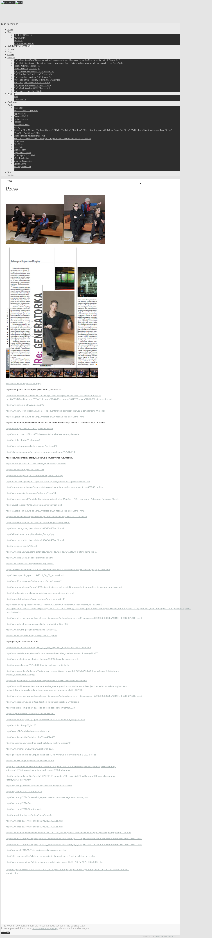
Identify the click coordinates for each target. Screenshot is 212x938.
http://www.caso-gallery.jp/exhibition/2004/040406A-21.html (35, 540)
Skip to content (9, 24)
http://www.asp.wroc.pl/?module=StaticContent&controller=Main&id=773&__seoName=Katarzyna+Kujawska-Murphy (62, 499)
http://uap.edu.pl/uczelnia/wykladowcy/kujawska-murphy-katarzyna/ (39, 785)
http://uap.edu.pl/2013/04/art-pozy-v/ (24, 791)
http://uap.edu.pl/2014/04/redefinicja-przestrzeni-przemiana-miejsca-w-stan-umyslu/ (47, 797)
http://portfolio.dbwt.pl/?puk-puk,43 (23, 440)
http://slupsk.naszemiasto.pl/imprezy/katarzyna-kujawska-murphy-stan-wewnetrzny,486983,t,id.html (54, 487)
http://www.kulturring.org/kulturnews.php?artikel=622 (31, 446)
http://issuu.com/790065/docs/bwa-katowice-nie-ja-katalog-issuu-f (38, 522)
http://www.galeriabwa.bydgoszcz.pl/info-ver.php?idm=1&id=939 (37, 624)
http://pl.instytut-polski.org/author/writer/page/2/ (29, 815)
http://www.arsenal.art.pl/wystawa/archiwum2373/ (30, 749)
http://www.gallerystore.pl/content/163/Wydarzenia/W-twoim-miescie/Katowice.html (46, 680)
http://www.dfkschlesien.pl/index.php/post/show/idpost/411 (34, 581)
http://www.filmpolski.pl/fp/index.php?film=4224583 (30, 737)
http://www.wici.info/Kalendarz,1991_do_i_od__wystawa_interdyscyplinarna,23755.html (48, 647)
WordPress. (171, 936)
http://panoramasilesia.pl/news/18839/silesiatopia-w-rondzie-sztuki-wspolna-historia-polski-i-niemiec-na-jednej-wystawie (64, 587)
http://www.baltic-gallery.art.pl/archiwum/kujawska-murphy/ (34, 475)
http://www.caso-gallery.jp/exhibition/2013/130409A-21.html (35, 528)
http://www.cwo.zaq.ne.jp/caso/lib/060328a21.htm (30, 760)
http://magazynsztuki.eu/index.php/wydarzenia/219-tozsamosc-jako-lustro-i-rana (45, 416)
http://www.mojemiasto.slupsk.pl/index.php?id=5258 (31, 493)
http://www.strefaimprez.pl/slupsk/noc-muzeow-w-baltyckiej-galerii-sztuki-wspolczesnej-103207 (52, 653)
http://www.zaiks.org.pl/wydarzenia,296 (25, 405)
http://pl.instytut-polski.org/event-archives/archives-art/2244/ (35, 599)
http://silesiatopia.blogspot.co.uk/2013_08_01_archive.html (34, 575)
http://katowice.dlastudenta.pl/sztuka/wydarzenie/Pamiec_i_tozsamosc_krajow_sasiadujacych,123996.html (58, 569)
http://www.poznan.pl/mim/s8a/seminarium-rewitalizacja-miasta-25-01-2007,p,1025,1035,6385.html (54, 862)
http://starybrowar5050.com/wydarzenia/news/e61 (30, 713)
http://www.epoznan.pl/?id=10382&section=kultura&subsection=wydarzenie (42, 434)
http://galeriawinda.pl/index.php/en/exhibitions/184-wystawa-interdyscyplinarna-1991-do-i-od (51, 754)
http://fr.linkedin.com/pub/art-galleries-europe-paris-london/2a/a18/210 (40, 452)
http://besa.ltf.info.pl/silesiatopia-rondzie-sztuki (28, 731)
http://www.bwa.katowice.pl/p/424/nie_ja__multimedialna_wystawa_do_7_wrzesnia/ (46, 516)
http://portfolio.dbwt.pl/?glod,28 (21, 725)
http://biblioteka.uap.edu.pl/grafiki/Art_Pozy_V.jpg (30, 534)
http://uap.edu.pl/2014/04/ (18, 803)
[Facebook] (8, 2)
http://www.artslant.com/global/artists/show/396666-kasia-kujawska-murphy (42, 659)
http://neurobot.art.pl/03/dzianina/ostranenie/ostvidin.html (34, 505)
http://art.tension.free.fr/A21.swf (21, 546)
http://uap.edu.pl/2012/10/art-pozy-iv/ (24, 809)
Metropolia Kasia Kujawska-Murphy (23, 383)
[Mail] (19, 2)
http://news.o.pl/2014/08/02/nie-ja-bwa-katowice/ (29, 428)
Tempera (159, 936)
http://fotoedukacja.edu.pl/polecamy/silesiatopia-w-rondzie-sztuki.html (40, 593)
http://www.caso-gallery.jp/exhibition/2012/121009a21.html (34, 821)
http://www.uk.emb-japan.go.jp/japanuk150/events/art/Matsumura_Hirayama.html (45, 719)
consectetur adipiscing (45, 928)
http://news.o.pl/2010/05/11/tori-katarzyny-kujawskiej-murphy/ (36, 463)
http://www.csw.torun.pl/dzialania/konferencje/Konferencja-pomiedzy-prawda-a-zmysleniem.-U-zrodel (55, 411)
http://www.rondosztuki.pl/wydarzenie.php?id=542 (30, 563)
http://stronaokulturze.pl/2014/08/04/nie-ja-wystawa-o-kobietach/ (37, 665)
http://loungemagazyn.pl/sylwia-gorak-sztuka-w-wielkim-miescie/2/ (38, 743)
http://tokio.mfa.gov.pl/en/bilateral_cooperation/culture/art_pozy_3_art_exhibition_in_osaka (50, 856)
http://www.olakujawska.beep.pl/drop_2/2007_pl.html (31, 635)
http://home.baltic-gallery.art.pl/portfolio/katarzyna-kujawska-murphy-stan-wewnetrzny (48, 481)
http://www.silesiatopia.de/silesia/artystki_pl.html (29, 557)
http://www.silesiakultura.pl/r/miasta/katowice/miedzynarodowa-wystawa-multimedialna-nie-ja (51, 552)
